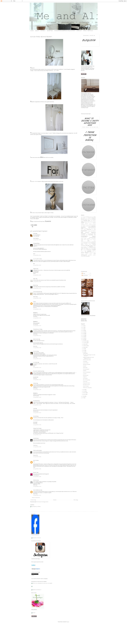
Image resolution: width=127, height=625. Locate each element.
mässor (88, 239)
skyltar (82, 247)
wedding (94, 252)
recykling (94, 244)
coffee (91, 220)
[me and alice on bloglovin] (35, 569)
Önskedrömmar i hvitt (37, 329)
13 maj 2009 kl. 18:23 (37, 412)
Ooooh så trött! (85, 362)
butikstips (94, 219)
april (84, 389)
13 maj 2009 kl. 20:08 (37, 446)
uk (95, 251)
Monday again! (85, 375)
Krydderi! (84, 366)
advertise (50, 30)
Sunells (34, 233)
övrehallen (88, 256)
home (32, 30)
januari (84, 394)
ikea (95, 229)
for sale (91, 222)
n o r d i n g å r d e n (36, 258)
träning (82, 251)
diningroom (86, 221)
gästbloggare (83, 227)
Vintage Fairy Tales (36, 428)
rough (82, 246)
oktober (84, 344)
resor (94, 245)
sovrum (85, 247)
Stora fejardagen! (86, 369)
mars (84, 391)
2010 (83, 338)
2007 (83, 397)
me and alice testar (92, 233)
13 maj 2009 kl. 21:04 (37, 486)
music (85, 239)
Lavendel (84, 373)
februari (84, 392)
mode (82, 239)
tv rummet (88, 251)
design (82, 221)
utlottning (87, 252)
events (94, 221)
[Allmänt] (33, 612)
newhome (94, 239)
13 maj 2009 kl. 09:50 (37, 275)
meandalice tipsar (88, 236)
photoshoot (94, 241)
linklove (79, 30)
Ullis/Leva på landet (36, 450)
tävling (93, 251)
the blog (94, 248)
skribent (94, 246)
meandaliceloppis (92, 237)
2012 (83, 335)
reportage (87, 245)
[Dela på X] (34, 225)
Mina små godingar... (87, 379)
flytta (89, 222)
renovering (83, 245)
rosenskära (35, 438)
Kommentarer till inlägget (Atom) (42, 501)
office (88, 240)
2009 (83, 339)
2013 (83, 333)
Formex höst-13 (84, 223)
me (86, 233)
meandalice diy (84, 234)
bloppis (88, 219)
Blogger (67, 621)
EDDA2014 (91, 221)
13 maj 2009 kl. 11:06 (37, 309)
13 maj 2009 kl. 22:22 (37, 495)
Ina (33, 301)
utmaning (91, 252)
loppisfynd (93, 232)
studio (84, 248)
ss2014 (88, 247)
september (85, 345)
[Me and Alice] (35, 533)
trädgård (94, 249)
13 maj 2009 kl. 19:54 (37, 434)
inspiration (84, 230)
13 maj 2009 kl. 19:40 (37, 424)
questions (86, 244)
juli (83, 348)
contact (42, 30)
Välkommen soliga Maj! (87, 387)
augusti (84, 347)
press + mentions (88, 30)
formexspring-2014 (92, 224)
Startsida (54, 499)
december (85, 341)
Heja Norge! (85, 367)
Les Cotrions (35, 362)
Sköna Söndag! (86, 386)
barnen (82, 219)
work (95, 253)
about (37, 30)
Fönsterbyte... (85, 361)
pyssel (82, 244)
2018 (83, 325)
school (87, 246)
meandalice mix (92, 234)
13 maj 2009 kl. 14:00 (37, 397)
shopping (91, 246)
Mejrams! (35, 285)
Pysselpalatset (35, 400)
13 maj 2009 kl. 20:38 (37, 468)
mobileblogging (93, 238)
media (82, 238)
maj (84, 351)
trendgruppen (89, 249)
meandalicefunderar (84, 237)
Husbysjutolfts (35, 243)
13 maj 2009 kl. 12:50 (37, 358)
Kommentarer (85, 275)
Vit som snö (35, 351)
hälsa (85, 229)
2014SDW (87, 216)
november (85, 342)
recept (90, 244)
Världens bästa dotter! (87, 359)
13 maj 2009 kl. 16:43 (37, 404)
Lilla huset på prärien (37, 291)
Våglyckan (35, 268)
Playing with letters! (86, 383)
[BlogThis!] (32, 225)
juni (84, 350)
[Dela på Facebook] (35, 225)
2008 (83, 396)
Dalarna (94, 220)
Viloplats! (84, 370)
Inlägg (84, 273)
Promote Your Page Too (35, 534)
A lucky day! (85, 381)
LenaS (34, 408)
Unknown (35, 383)
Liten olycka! (85, 378)
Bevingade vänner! (86, 384)
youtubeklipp (83, 256)
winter (87, 253)
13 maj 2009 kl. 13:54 (37, 389)
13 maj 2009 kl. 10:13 (37, 288)
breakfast (91, 219)
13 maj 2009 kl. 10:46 (37, 298)
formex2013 (83, 224)
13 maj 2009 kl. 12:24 (37, 325)
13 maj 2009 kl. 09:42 (37, 239)
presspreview (93, 243)
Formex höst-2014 (92, 223)
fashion (86, 222)
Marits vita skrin (36, 339)
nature (91, 239)
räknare (32, 575)
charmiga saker (86, 220)
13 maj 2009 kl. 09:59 (37, 281)
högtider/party (89, 229)
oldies (95, 240)
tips (82, 249)
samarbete (84, 246)
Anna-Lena (35, 460)
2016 (83, 328)
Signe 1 (34, 278)
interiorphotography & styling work (64, 30)
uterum (82, 252)
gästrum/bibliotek (92, 227)
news (82, 240)
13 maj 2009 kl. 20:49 (37, 476)
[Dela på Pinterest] (36, 225)
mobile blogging (87, 238)
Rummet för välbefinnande (38, 371)
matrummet (83, 233)
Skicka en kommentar (36, 497)
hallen (82, 228)
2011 (83, 336)
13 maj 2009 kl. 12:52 (37, 379)
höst (92, 229)
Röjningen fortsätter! (86, 364)
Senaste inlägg (33, 499)
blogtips (85, 219)
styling (87, 248)
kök (82, 232)
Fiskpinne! (85, 376)
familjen (82, 222)
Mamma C (35, 472)
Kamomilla (35, 416)
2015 (83, 330)
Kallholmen (35, 480)
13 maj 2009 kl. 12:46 (37, 347)
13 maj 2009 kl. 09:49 (37, 265)
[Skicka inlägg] (32, 226)
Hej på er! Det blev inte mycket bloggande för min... (88, 358)
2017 (83, 327)
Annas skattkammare (37, 490)
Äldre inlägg (76, 499)
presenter (86, 243)
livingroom (87, 232)
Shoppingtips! (85, 353)
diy (88, 221)
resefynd (91, 245)
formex (94, 222)
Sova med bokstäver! (87, 372)
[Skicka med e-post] (31, 225)
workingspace (84, 255)
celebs (82, 220)
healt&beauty (86, 228)
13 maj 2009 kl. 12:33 (37, 335)
